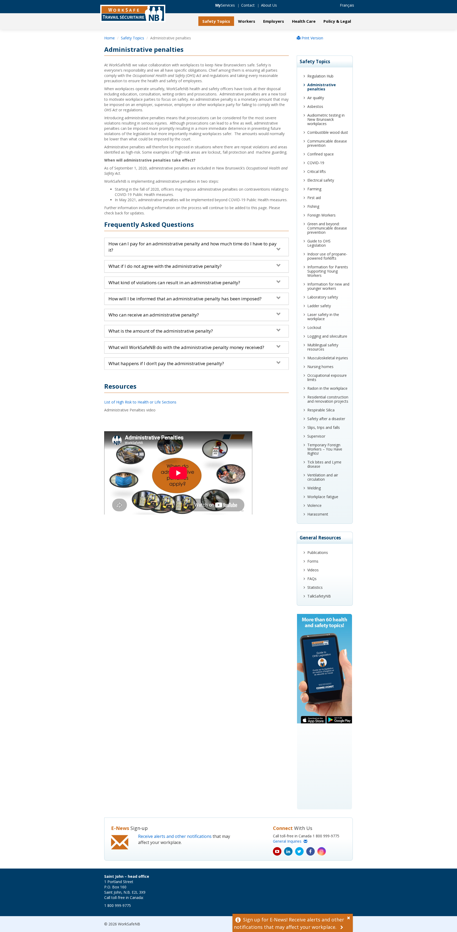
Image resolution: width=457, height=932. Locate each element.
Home (109, 37)
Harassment (317, 514)
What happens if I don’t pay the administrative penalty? (166, 363)
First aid (314, 197)
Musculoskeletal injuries (327, 357)
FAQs (312, 578)
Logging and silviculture (327, 336)
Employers (273, 21)
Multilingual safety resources (322, 347)
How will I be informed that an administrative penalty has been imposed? (185, 299)
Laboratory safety (322, 297)
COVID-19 (315, 162)
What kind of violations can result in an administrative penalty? (174, 282)
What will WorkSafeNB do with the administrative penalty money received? (186, 347)
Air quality (315, 97)
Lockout (314, 327)
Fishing (313, 206)
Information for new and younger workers (328, 286)
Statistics (315, 587)
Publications (317, 552)
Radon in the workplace (327, 388)
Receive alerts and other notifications (175, 836)
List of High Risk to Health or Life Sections (140, 402)
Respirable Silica (321, 409)
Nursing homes (320, 366)
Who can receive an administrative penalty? (153, 315)
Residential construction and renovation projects (327, 399)
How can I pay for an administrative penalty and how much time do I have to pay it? (192, 247)
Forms (312, 561)
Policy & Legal (337, 21)
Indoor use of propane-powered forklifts (327, 256)
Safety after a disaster (326, 418)
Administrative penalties (321, 86)
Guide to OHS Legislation (319, 243)
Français (347, 5)
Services (225, 5)
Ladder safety (319, 305)
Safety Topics (216, 21)
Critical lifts (316, 171)
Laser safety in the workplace (323, 316)
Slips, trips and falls (323, 427)
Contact (248, 5)
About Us (269, 5)
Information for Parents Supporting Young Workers (327, 271)
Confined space (320, 154)
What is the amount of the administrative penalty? (160, 331)
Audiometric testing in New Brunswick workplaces (326, 119)
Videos (313, 569)
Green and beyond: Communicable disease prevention (327, 228)
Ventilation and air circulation (322, 477)
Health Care (304, 21)
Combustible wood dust (327, 132)
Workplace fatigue (322, 496)
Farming (314, 188)
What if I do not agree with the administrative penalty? (165, 266)
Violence (314, 505)
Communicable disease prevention (327, 143)
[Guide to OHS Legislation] (325, 712)
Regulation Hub (320, 76)
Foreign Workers (321, 215)
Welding (314, 487)
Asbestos (315, 106)
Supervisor (316, 436)
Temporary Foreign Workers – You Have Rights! (324, 449)
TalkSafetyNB (319, 596)
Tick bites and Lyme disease (324, 464)
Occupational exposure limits (327, 377)
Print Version (311, 37)
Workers (246, 21)
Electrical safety (320, 180)
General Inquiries (288, 841)
